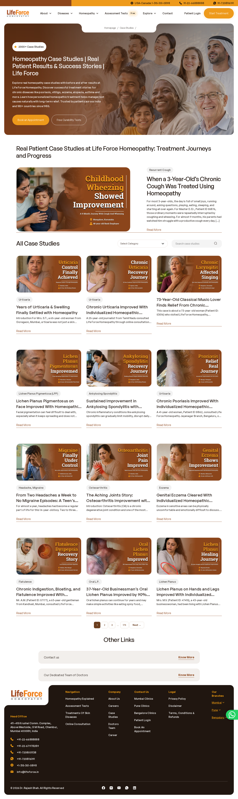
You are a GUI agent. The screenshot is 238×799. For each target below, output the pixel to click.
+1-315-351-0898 (27, 765)
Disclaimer (175, 705)
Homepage (110, 28)
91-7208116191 (225, 3)
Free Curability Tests (69, 120)
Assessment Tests (120, 13)
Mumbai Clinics (143, 698)
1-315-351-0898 (161, 3)
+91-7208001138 (26, 752)
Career (112, 735)
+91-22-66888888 (28, 739)
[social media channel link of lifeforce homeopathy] (103, 788)
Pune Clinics (141, 705)
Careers (113, 705)
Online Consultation (77, 724)
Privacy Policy (177, 698)
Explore (147, 13)
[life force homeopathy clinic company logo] (28, 697)
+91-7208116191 (26, 759)
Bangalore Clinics (145, 713)
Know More (186, 657)
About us (114, 698)
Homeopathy (87, 13)
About (44, 13)
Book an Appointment (31, 120)
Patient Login (192, 13)
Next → (137, 625)
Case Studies (127, 28)
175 (124, 625)
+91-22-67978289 (28, 746)
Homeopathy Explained (79, 698)
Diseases (63, 13)
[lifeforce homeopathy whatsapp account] (232, 714)
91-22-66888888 (193, 3)
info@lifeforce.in (28, 772)
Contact (167, 13)
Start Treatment (218, 13)
